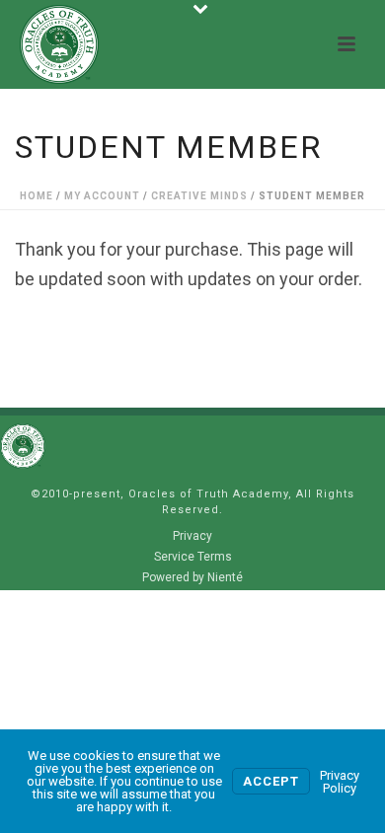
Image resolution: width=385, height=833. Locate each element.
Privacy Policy (339, 781)
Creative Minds (199, 195)
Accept (271, 781)
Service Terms (193, 557)
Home (36, 195)
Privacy (192, 536)
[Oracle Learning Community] (22, 445)
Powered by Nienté (192, 577)
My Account (102, 195)
